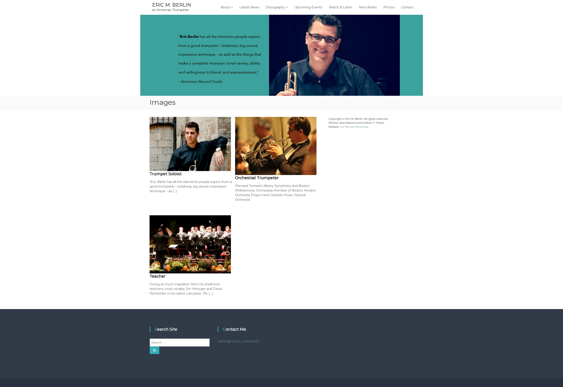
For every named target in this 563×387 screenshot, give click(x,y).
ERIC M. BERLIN (171, 5)
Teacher (158, 276)
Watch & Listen (340, 7)
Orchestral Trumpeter (257, 177)
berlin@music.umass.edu (238, 341)
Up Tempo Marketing (354, 126)
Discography (275, 7)
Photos (389, 7)
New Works (368, 7)
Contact (407, 7)
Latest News (249, 7)
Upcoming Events (308, 7)
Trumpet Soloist (166, 173)
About (225, 7)
